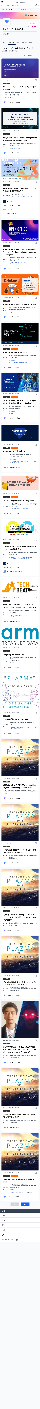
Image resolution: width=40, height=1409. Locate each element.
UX (12, 262)
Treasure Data (10, 97)
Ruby (11, 312)
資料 (2, 1225)
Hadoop (20, 463)
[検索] (36, 5)
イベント (4, 1220)
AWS (25, 557)
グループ (8, 9)
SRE (22, 148)
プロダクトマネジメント (19, 262)
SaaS (22, 362)
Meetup (15, 197)
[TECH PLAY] (20, 2)
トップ (3, 1215)
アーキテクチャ (15, 558)
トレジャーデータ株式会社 (19, 9)
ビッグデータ (14, 557)
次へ (25, 1204)
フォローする (32, 23)
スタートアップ (26, 615)
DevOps (29, 557)
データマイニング (15, 728)
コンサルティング (27, 197)
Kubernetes (14, 148)
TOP (2, 9)
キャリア (20, 197)
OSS (12, 362)
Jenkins (27, 558)
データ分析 (14, 463)
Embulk (21, 461)
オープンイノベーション (17, 617)
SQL (12, 1192)
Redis (19, 148)
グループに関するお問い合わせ (10, 1240)
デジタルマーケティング (30, 461)
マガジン (4, 1230)
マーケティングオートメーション (19, 264)
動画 (2, 1235)
